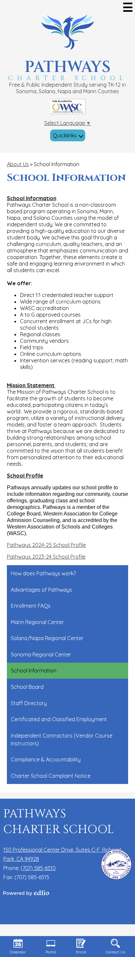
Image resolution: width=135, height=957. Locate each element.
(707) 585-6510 (38, 868)
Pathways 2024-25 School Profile (46, 545)
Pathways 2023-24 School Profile (46, 556)
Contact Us (115, 951)
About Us (18, 164)
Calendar (18, 951)
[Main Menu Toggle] (128, 7)
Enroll (81, 951)
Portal (51, 951)
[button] (67, 135)
